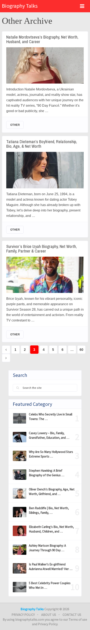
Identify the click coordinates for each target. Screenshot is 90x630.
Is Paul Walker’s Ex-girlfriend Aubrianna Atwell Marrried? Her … (50, 566)
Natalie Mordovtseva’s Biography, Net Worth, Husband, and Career (42, 39)
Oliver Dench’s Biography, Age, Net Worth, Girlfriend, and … (52, 491)
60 (81, 349)
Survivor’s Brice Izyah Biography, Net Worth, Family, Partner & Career (41, 248)
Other (15, 124)
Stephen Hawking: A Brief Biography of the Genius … (46, 473)
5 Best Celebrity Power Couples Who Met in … (50, 585)
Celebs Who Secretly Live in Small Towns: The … (50, 416)
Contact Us (72, 614)
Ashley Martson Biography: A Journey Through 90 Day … (47, 548)
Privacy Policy (23, 614)
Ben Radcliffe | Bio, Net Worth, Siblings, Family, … (49, 510)
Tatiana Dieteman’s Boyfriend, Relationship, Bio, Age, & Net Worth (41, 144)
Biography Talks (20, 5)
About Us (48, 614)
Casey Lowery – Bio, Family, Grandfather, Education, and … (49, 435)
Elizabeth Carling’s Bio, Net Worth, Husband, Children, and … (51, 529)
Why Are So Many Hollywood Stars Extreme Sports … (51, 454)
